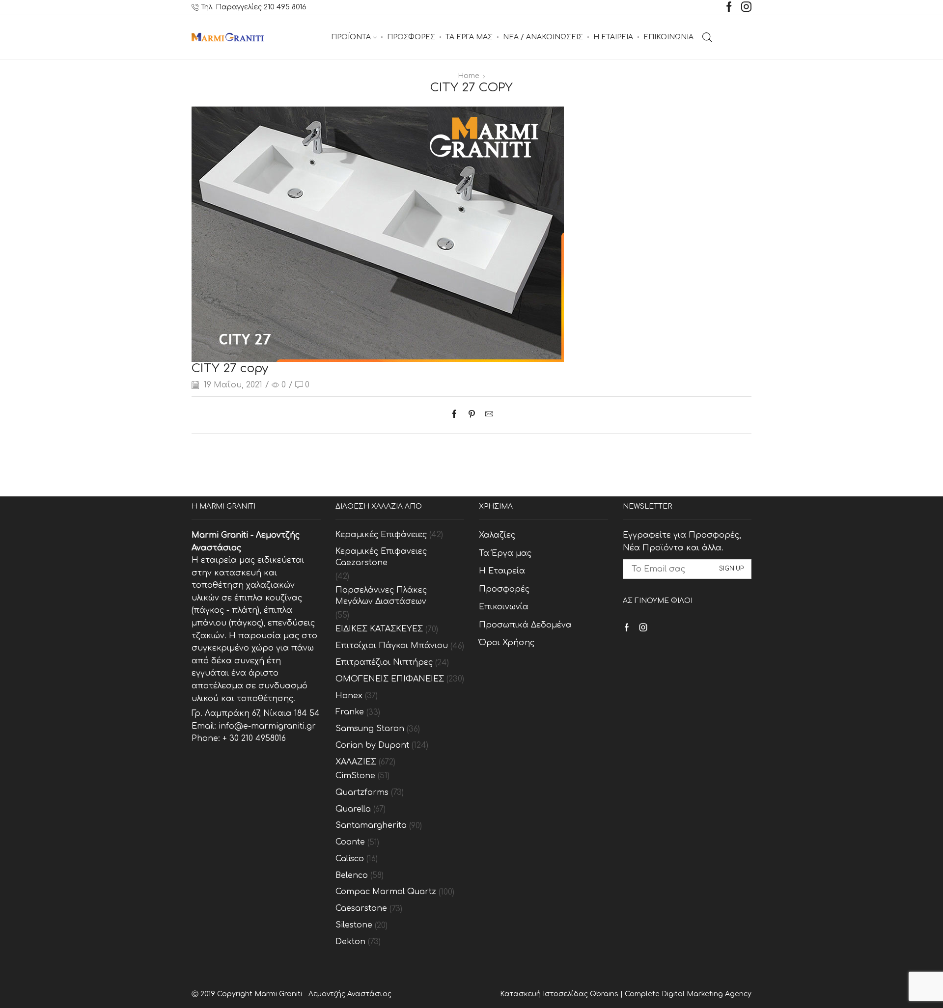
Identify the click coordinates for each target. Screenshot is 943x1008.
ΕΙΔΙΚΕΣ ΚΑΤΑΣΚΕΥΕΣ (379, 629)
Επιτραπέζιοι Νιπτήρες (384, 662)
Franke (349, 712)
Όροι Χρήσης (506, 642)
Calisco (349, 858)
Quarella (353, 809)
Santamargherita (371, 825)
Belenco (351, 875)
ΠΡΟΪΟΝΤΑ (351, 37)
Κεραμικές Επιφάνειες (381, 534)
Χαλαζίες (497, 535)
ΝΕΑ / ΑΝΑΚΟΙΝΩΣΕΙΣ (543, 37)
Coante (350, 842)
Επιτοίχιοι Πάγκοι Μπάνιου (391, 645)
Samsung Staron (369, 728)
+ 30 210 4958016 (254, 738)
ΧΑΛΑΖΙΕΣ (355, 762)
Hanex (348, 695)
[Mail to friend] (486, 415)
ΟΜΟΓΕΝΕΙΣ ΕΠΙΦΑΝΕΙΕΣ (389, 679)
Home (468, 76)
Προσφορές (504, 589)
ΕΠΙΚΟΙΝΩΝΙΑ (668, 37)
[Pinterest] (471, 415)
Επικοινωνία (503, 606)
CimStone (355, 775)
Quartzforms (361, 792)
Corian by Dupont (372, 745)
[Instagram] (746, 7)
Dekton (350, 941)
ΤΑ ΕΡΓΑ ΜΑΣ (469, 37)
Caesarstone (361, 908)
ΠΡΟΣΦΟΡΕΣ (411, 37)
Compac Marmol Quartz (385, 891)
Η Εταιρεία (502, 571)
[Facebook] (729, 7)
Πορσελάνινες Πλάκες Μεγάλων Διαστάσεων (381, 596)
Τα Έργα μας (505, 553)
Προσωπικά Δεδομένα (525, 625)
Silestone (353, 925)
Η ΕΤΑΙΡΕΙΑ (613, 37)
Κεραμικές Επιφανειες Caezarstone (381, 557)
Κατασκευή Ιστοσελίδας (545, 994)
